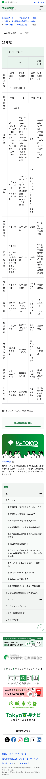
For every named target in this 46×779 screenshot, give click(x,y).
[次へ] (40, 669)
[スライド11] (27, 669)
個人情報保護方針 (9, 758)
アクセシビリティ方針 (28, 758)
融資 (7, 493)
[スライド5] (13, 669)
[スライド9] (22, 669)
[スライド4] (11, 669)
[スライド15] (36, 669)
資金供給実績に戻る (23, 423)
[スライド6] (16, 669)
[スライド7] (18, 669)
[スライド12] (29, 669)
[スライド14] (34, 669)
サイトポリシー (21, 753)
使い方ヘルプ (7, 763)
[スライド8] (20, 669)
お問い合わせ (7, 753)
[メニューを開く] (41, 8)
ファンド (9, 599)
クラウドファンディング (16, 606)
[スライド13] (31, 669)
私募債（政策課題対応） (16, 613)
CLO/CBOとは (10, 32)
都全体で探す (39, 2)
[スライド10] (25, 669)
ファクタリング (12, 619)
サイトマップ (23, 763)
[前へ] (6, 669)
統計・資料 (24, 32)
